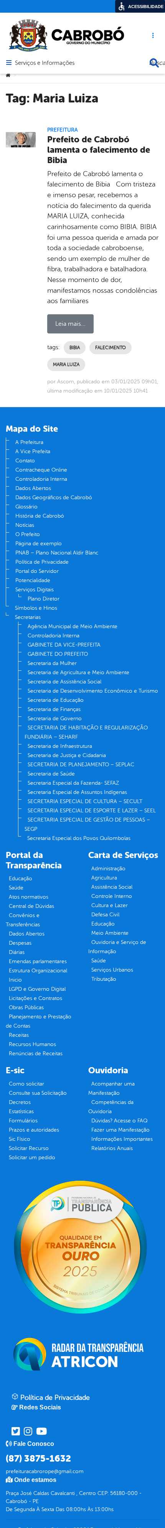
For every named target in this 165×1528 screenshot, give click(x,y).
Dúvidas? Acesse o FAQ (119, 1121)
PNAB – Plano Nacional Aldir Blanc (56, 553)
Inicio (15, 980)
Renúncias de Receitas (36, 1053)
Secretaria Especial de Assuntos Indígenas (77, 792)
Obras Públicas (26, 1007)
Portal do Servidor (37, 571)
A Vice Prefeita (32, 451)
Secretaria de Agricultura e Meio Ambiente (78, 672)
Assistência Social (111, 887)
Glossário (26, 507)
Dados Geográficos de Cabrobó (53, 497)
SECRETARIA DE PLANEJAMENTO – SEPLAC (81, 764)
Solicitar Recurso (29, 1148)
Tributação (103, 979)
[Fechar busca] (154, 63)
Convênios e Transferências (23, 920)
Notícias (24, 525)
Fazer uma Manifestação (120, 1130)
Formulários (23, 1121)
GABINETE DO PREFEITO (58, 654)
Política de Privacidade (42, 562)
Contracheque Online (41, 470)
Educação (20, 878)
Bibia (74, 347)
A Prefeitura (29, 442)
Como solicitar (26, 1084)
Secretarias (28, 617)
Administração (108, 868)
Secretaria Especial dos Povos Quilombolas (78, 838)
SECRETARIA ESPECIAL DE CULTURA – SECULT (85, 801)
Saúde (16, 888)
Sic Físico (19, 1139)
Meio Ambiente (110, 933)
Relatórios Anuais (112, 1148)
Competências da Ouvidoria (111, 1106)
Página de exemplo (38, 543)
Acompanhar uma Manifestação (111, 1088)
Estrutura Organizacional (38, 971)
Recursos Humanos (32, 1044)
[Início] (8, 75)
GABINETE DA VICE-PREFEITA (64, 645)
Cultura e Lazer (109, 905)
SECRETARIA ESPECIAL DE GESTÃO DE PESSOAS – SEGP (87, 824)
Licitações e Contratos (35, 998)
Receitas (19, 1035)
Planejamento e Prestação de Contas (38, 1021)
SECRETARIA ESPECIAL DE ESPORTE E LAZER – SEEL (92, 811)
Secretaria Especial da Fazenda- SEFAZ (73, 783)
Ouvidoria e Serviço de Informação (117, 946)
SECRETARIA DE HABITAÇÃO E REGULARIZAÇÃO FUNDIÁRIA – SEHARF (86, 732)
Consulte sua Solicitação (38, 1093)
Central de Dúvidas (31, 906)
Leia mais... (70, 323)
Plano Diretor (43, 599)
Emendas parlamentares (38, 961)
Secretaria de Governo (55, 718)
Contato (25, 461)
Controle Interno (111, 896)
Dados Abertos (33, 488)
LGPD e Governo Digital (37, 989)
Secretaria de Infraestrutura (60, 746)
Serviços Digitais (34, 589)
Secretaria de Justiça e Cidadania (67, 755)
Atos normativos (28, 897)
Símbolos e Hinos (36, 608)
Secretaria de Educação (56, 700)
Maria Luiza (66, 364)
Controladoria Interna (41, 479)
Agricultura (104, 878)
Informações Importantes (122, 1139)
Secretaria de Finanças (54, 709)
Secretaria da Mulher (52, 663)
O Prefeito (27, 534)
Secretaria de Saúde (51, 774)
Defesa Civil (105, 914)
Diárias (17, 952)
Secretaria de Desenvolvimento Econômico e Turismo (93, 691)
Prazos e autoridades (34, 1130)
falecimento (110, 347)
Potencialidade (32, 580)
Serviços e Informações (44, 63)
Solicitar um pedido (32, 1157)
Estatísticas (21, 1111)
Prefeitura (62, 130)
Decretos (20, 1102)
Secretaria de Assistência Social (64, 682)
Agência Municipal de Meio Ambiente (72, 626)
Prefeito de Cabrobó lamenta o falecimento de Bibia (98, 149)
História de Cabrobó (39, 516)
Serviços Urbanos (112, 970)
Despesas (20, 943)
